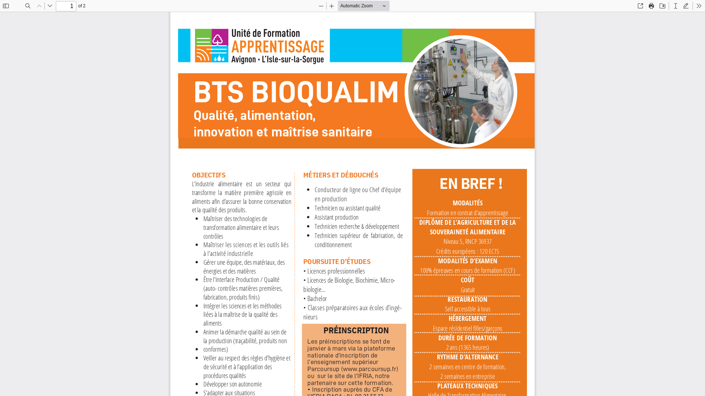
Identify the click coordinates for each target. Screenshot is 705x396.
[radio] (675, 6)
